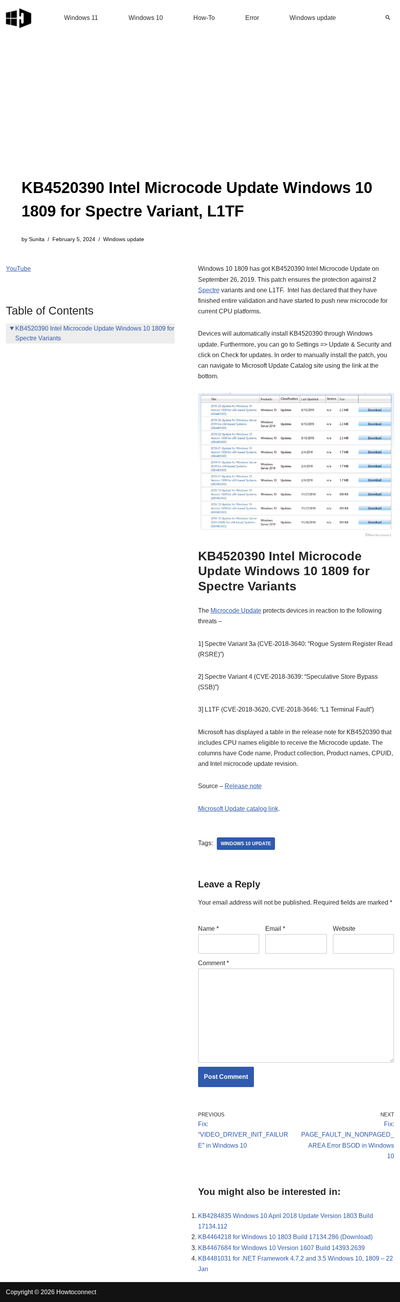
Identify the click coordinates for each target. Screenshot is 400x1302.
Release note (243, 786)
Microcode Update (236, 610)
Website (344, 928)
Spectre (209, 290)
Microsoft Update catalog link (238, 808)
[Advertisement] (200, 117)
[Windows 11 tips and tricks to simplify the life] (19, 17)
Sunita (37, 239)
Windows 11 (81, 17)
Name (208, 928)
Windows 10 (146, 17)
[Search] (388, 17)
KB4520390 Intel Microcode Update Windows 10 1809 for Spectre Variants (94, 333)
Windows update (312, 17)
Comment (213, 963)
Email (275, 928)
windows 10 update (246, 843)
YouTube (18, 268)
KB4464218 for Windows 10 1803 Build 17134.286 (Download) (285, 1237)
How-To (204, 17)
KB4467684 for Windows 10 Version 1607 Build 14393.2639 (281, 1248)
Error (252, 17)
